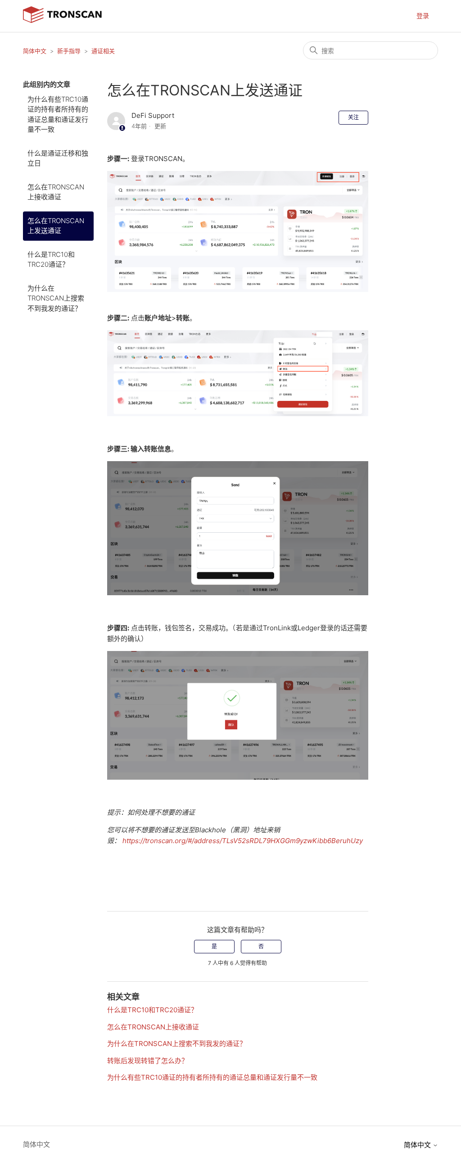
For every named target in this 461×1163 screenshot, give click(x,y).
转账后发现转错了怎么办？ (147, 1060)
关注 (353, 117)
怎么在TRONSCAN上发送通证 (55, 225)
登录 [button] (422, 15)
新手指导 (69, 50)
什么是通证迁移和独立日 (57, 158)
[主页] (62, 20)
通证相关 (103, 50)
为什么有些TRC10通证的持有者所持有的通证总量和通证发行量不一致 (57, 114)
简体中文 (34, 50)
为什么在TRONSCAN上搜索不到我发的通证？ (55, 298)
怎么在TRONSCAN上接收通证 (55, 192)
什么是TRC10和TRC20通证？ (51, 259)
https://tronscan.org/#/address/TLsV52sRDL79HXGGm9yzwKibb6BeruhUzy (242, 840)
